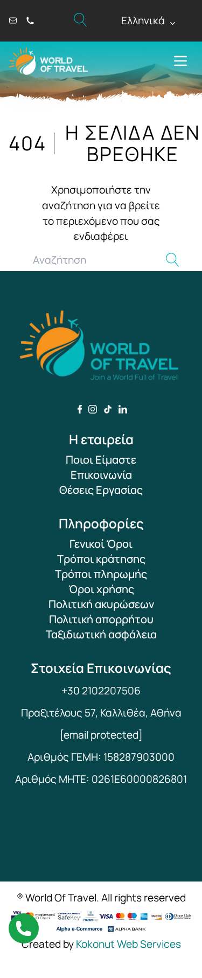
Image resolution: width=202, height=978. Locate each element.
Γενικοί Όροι (101, 543)
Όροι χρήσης (101, 589)
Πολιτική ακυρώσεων (101, 604)
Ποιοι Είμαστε (101, 459)
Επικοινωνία (101, 474)
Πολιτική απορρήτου (101, 619)
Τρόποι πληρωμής (101, 574)
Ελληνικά (148, 20)
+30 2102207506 (101, 691)
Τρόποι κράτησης (101, 559)
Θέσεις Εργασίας (101, 490)
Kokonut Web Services (128, 944)
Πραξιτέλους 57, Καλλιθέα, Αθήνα (101, 713)
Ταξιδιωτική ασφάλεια (101, 634)
